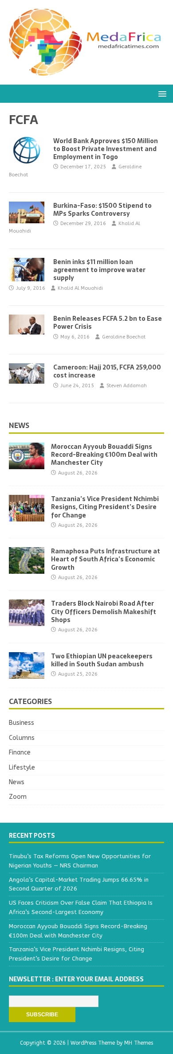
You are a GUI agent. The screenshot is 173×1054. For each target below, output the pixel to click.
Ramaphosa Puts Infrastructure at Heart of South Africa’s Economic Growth (105, 559)
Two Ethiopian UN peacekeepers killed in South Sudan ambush (102, 660)
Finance (20, 752)
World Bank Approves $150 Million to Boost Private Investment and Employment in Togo (105, 149)
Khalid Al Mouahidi (80, 288)
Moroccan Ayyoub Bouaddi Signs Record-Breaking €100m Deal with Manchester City (104, 454)
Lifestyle (22, 767)
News (19, 425)
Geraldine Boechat (123, 337)
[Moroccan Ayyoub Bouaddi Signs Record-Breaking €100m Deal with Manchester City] (26, 464)
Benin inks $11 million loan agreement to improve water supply (99, 270)
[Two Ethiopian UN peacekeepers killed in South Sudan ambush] (26, 673)
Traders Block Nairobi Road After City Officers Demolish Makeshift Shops (103, 611)
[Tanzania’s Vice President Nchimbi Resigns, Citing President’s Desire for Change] (26, 516)
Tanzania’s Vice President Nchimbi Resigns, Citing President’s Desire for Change (105, 507)
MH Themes (138, 1043)
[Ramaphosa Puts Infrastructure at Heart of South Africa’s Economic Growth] (26, 568)
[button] (161, 93)
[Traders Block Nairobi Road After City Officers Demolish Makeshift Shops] (26, 621)
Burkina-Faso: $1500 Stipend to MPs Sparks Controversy (102, 209)
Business (21, 723)
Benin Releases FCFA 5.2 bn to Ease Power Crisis (107, 322)
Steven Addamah (126, 386)
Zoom (18, 797)
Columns (22, 738)
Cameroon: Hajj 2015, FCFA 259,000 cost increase (107, 371)
